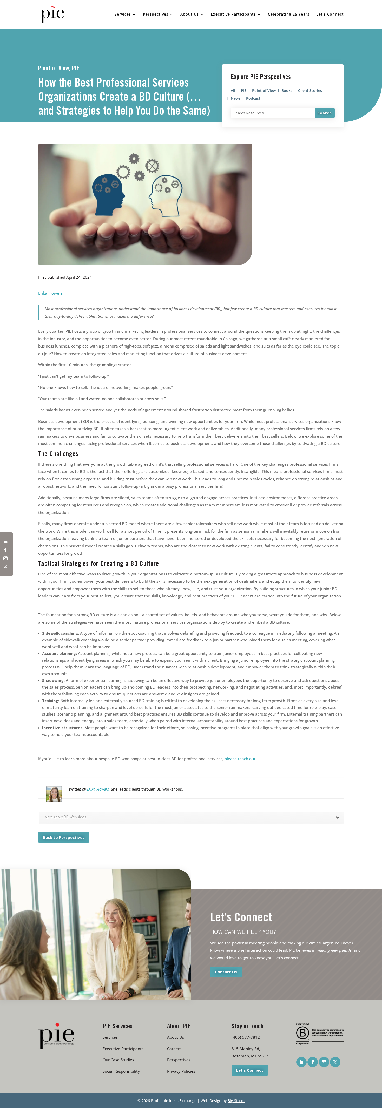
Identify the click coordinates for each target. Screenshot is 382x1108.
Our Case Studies (118, 1059)
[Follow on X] (5, 566)
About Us (175, 1037)
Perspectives (178, 1059)
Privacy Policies (181, 1071)
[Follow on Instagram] (5, 558)
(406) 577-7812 (246, 1037)
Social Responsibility (121, 1071)
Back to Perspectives (63, 837)
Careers (174, 1048)
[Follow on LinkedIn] (5, 542)
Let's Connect (249, 1069)
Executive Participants (123, 1048)
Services (110, 1037)
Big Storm (236, 1100)
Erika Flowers (50, 293)
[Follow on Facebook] (5, 550)
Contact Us (226, 971)
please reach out (240, 758)
